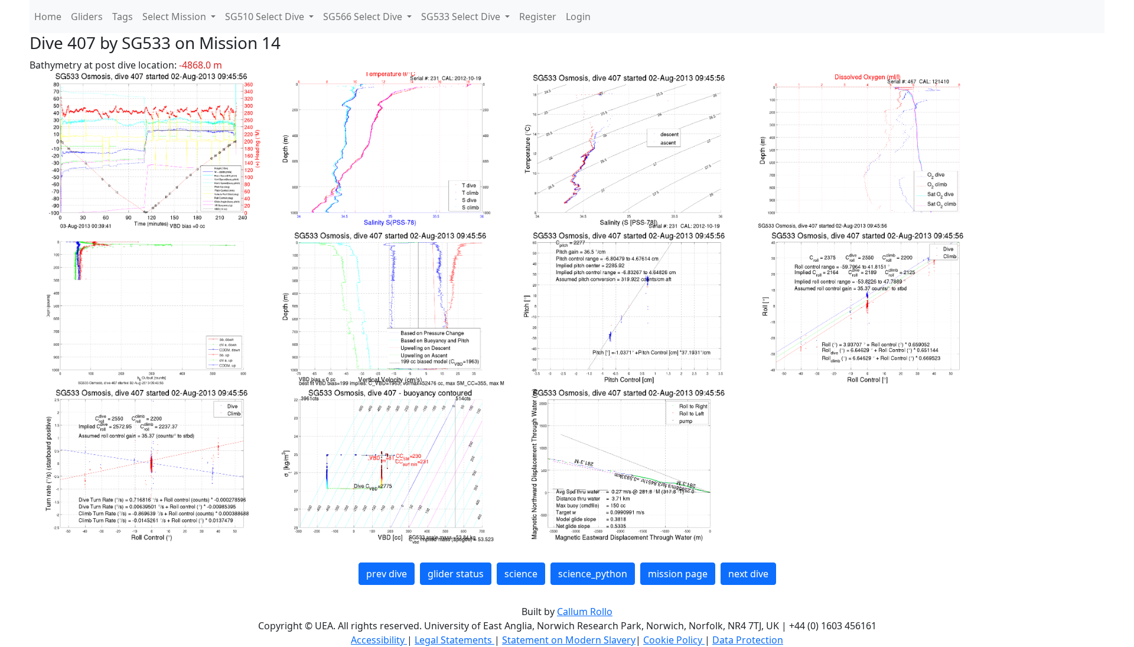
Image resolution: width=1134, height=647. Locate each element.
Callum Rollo (584, 611)
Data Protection (747, 639)
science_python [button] (592, 573)
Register (537, 16)
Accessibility (379, 639)
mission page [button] (678, 573)
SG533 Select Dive (462, 16)
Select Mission (175, 16)
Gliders (87, 16)
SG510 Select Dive (266, 16)
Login (578, 16)
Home (47, 16)
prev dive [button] (386, 573)
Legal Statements (454, 639)
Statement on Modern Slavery (569, 639)
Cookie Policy (674, 639)
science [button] (520, 573)
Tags (122, 16)
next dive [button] (748, 573)
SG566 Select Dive (364, 16)
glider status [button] (456, 573)
